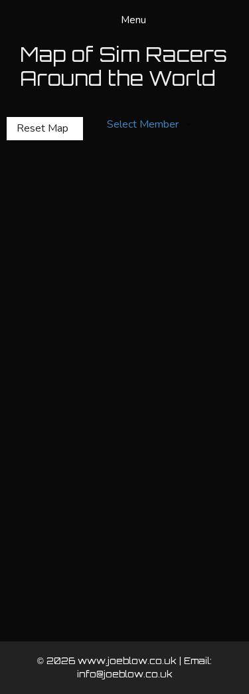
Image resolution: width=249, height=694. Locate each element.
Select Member (143, 124)
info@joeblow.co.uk (125, 674)
